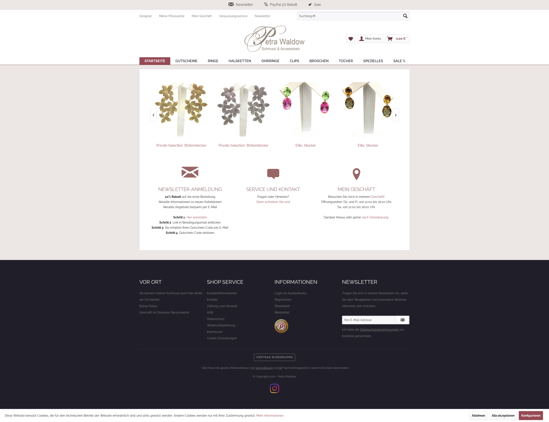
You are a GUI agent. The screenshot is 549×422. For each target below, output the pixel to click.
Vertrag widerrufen (274, 357)
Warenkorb (282, 306)
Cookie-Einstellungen (222, 338)
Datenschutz (216, 319)
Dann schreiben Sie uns (272, 202)
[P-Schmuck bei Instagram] (274, 388)
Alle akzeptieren (503, 415)
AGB (210, 312)
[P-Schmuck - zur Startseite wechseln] (274, 39)
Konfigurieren (530, 415)
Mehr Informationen (270, 415)
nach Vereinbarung (375, 217)
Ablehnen (478, 415)
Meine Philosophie (172, 16)
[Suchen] (405, 16)
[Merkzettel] (350, 39)
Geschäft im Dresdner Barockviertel (164, 312)
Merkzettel (281, 312)
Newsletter (244, 5)
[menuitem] (149, 16)
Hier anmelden (196, 217)
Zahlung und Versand (222, 306)
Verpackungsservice (233, 16)
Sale (317, 5)
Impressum (215, 331)
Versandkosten (264, 367)
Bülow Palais (148, 306)
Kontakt (212, 299)
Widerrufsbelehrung (221, 325)
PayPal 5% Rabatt (283, 5)
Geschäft (377, 196)
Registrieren (282, 299)
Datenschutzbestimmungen (379, 329)
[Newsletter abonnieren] (402, 320)
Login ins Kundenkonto (290, 293)
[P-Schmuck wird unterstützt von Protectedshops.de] (281, 326)
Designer (146, 16)
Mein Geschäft (202, 16)
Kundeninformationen (222, 293)
